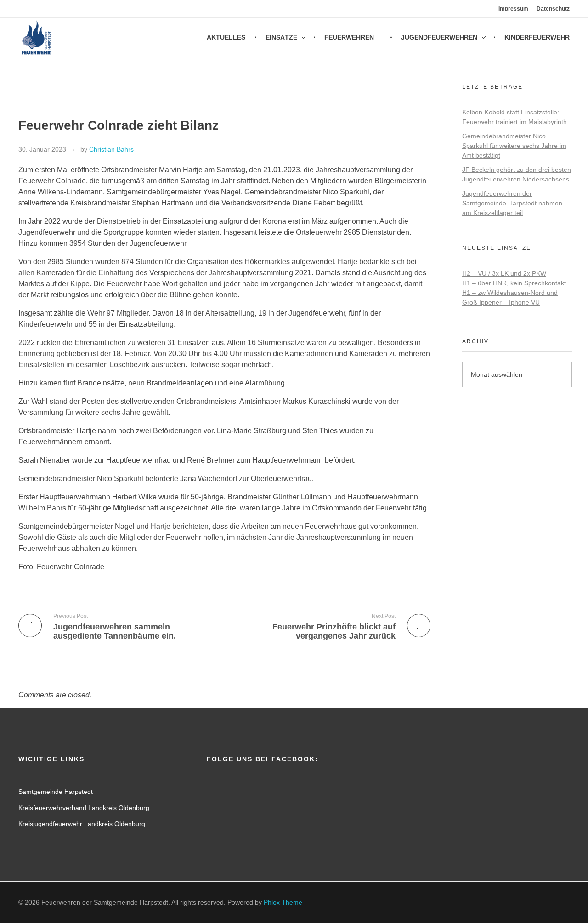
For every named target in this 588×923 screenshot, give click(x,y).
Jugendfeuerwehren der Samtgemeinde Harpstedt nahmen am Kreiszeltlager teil (512, 203)
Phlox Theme (283, 902)
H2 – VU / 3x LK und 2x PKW (504, 273)
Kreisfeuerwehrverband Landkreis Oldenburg (83, 807)
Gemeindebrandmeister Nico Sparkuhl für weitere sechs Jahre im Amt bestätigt (514, 145)
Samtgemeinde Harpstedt (55, 791)
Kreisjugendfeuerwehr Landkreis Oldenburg (81, 823)
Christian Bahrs (111, 149)
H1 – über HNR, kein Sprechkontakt (514, 283)
